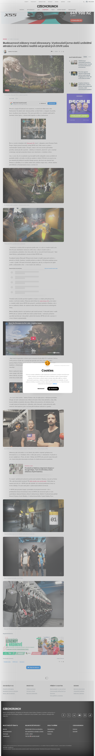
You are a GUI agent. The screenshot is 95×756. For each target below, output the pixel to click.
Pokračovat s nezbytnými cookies (61, 365)
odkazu (55, 384)
